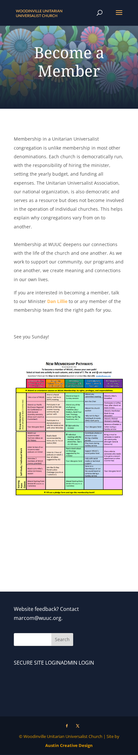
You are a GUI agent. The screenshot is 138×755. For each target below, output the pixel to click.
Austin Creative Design (69, 745)
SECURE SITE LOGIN (37, 662)
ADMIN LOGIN (77, 662)
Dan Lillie (58, 301)
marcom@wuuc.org (37, 617)
